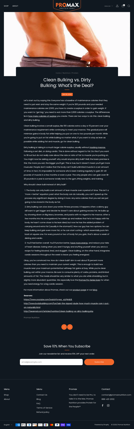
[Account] (117, 6)
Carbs (58, 73)
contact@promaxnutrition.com (116, 395)
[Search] (128, 6)
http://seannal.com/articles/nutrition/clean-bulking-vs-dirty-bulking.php (58, 311)
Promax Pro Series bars (89, 280)
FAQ (38, 403)
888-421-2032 (108, 399)
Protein (75, 73)
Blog (39, 399)
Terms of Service (44, 408)
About (15, 6)
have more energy (79, 243)
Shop (6, 6)
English (108, 6)
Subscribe (99, 362)
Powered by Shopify (102, 425)
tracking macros (97, 147)
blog (95, 290)
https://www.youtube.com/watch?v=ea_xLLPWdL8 (48, 299)
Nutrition (66, 73)
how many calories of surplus (42, 116)
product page (79, 290)
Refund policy (43, 412)
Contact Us (42, 395)
